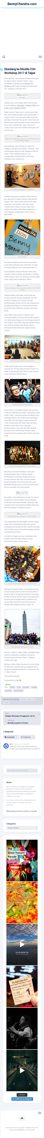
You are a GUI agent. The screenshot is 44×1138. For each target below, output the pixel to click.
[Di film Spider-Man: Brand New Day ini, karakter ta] (22, 986)
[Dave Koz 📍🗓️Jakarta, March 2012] (22, 1028)
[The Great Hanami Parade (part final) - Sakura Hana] (22, 860)
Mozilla (6, 703)
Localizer (26, 687)
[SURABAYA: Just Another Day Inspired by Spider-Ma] (22, 944)
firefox (12, 687)
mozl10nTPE (18, 691)
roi (11, 744)
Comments (12, 737)
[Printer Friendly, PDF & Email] (7, 684)
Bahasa (23, 699)
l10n (18, 687)
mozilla (34, 687)
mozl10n (8, 691)
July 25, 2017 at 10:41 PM (21, 744)
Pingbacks (28, 737)
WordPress (21, 1130)
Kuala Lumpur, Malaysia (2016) (15, 108)
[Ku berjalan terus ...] (22, 1070)
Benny (17, 699)
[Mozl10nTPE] (22, 95)
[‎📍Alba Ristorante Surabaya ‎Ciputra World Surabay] (22, 902)
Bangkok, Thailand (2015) (27, 105)
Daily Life (31, 699)
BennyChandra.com (22, 4)
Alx (34, 1130)
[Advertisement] (22, 31)
